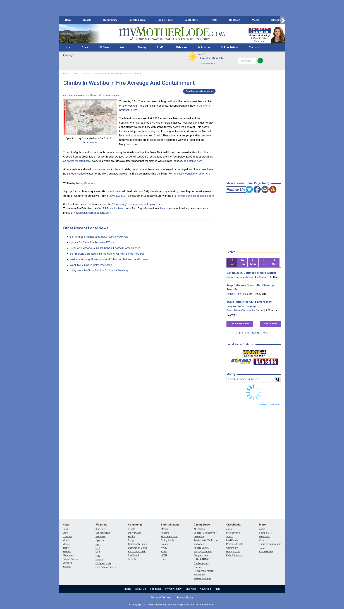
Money (142, 47)
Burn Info (218, 58)
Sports (87, 20)
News (68, 20)
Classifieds (278, 20)
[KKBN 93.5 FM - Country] (265, 360)
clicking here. (176, 191)
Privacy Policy (173, 588)
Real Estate (191, 20)
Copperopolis (201, 555)
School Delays (229, 47)
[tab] (231, 262)
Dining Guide (165, 20)
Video (262, 540)
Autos (229, 536)
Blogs (131, 540)
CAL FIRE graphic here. (110, 208)
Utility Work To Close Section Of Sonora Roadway (99, 270)
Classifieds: (233, 524)
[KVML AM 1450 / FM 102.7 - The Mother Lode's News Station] (254, 352)
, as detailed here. (192, 161)
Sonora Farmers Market (240, 277)
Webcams (181, 47)
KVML (164, 547)
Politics (67, 551)
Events (131, 529)
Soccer (99, 559)
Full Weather (205, 58)
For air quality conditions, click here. (190, 173)
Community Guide (137, 544)
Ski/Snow (100, 536)
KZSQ (164, 551)
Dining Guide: (202, 524)
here (162, 208)
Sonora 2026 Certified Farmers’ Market (251, 272)
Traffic (161, 47)
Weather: (101, 524)
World (123, 47)
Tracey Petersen (85, 183)
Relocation (199, 574)
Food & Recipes (169, 536)
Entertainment (137, 20)
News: (66, 524)
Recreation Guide (137, 551)
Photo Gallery (266, 551)
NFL (97, 544)
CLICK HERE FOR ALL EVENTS (253, 333)
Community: (135, 524)
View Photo (91, 142)
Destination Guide (137, 547)
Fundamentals (201, 563)
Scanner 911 (265, 532)
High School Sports (105, 567)
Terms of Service (161, 597)
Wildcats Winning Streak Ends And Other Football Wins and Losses (109, 259)
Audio (262, 529)
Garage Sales (233, 551)
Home (127, 588)
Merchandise (233, 532)
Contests (234, 20)
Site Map (191, 588)
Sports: (100, 540)
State (85, 47)
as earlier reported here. (77, 161)
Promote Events (234, 544)
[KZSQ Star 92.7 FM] (240, 360)
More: (262, 524)
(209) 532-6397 (117, 195)
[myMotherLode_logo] (172, 33)
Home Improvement (204, 570)
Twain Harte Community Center (245, 310)
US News (104, 47)
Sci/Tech (67, 562)
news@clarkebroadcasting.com (195, 195)
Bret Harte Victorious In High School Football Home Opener (105, 248)
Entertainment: (170, 524)
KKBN (164, 555)
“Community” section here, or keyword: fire (137, 204)
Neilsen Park (233, 293)
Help (217, 588)
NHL (97, 555)
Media (255, 20)
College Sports (103, 563)
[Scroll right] (282, 20)
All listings (199, 529)
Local (67, 47)
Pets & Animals (234, 555)
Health (213, 20)
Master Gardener (202, 578)
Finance (198, 567)
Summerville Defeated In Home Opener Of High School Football (107, 253)
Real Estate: (201, 559)
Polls (163, 559)
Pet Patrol (133, 555)
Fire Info (132, 559)
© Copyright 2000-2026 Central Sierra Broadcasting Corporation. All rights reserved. (172, 604)
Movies (164, 529)
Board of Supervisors (270, 544)
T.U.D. (262, 547)
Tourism (254, 47)
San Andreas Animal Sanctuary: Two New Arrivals (99, 236)
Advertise (205, 588)
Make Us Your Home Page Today (248, 183)
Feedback (155, 588)
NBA (97, 552)
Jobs (229, 529)
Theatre (165, 532)
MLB (97, 548)
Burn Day (100, 529)
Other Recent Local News (86, 228)
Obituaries (204, 47)
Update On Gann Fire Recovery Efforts (92, 242)
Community (110, 20)
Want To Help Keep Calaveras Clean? (91, 265)
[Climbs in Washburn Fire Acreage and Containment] (90, 134)
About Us (140, 588)
